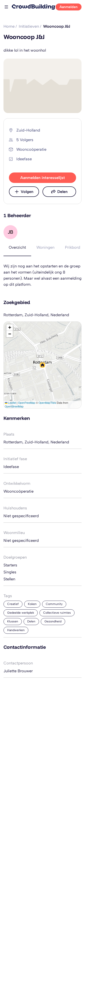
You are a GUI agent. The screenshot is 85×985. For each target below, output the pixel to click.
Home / (10, 26)
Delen (62, 191)
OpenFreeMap (26, 402)
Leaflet (11, 402)
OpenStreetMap (14, 406)
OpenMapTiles (47, 402)
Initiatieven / (30, 26)
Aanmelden (69, 7)
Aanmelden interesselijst (42, 177)
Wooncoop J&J (56, 26)
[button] (42, 365)
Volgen (27, 191)
